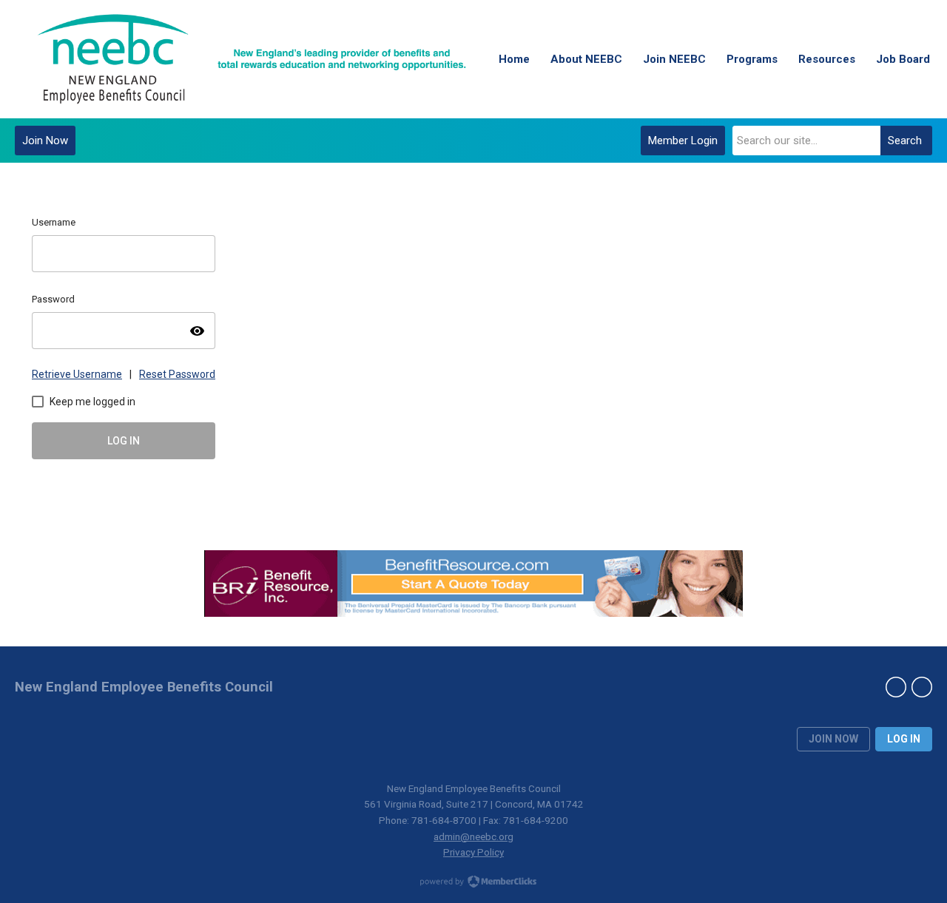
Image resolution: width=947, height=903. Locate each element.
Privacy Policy (473, 852)
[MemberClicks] (251, 59)
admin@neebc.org (473, 836)
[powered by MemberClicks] (473, 883)
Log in (903, 739)
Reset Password (177, 374)
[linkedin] (896, 687)
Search (905, 140)
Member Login (683, 140)
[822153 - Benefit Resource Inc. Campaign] (473, 611)
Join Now (45, 140)
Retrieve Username (77, 374)
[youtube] (921, 687)
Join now (833, 739)
